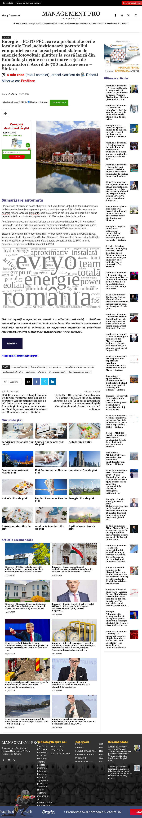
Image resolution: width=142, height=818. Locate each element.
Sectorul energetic (57, 372)
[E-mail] (28, 381)
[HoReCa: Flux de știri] (17, 487)
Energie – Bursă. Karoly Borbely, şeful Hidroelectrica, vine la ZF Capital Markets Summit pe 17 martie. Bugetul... (73, 607)
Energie (6, 37)
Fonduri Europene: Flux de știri (51, 499)
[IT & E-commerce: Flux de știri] (51, 459)
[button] (136, 15)
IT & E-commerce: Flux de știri (51, 471)
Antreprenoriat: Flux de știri (16, 527)
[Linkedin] (52, 381)
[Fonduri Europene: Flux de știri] (51, 487)
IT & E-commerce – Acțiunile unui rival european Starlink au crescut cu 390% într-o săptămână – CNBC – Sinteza (116, 421)
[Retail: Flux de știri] (84, 431)
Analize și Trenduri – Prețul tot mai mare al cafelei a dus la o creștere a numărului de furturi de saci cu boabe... (117, 171)
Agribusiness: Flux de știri (82, 527)
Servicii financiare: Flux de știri (49, 443)
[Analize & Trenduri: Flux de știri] (51, 515)
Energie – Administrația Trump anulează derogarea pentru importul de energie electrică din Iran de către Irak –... (26, 647)
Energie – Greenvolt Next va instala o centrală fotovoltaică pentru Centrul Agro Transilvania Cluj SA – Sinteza (25, 606)
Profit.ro (12, 94)
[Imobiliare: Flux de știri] (84, 459)
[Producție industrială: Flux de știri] (17, 459)
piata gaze (30, 372)
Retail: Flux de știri (80, 442)
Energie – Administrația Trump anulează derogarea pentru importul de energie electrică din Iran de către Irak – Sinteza (117, 618)
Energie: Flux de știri (81, 498)
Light (24, 102)
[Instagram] (122, 15)
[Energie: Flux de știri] (84, 487)
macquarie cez (55, 367)
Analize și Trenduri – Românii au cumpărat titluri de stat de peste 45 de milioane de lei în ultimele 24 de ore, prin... (116, 112)
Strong (44, 102)
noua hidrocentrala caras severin (79, 367)
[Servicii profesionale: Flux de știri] (17, 431)
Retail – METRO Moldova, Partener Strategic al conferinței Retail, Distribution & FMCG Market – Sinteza (116, 440)
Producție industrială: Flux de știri (15, 471)
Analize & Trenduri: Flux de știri (50, 527)
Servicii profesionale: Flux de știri (17, 443)
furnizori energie (38, 367)
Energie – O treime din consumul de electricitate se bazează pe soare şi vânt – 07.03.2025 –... (26, 721)
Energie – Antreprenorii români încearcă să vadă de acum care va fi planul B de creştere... (71, 684)
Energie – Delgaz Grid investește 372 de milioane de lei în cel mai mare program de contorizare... (26, 684)
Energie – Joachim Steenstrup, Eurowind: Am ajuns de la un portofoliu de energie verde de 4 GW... (73, 721)
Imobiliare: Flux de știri (83, 470)
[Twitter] (128, 15)
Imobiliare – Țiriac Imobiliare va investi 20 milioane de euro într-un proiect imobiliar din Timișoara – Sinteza (116, 213)
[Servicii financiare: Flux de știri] (51, 431)
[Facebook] (115, 15)
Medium (34, 102)
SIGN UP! (17, 157)
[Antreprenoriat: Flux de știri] (17, 515)
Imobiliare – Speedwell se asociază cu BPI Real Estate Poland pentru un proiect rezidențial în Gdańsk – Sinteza (116, 383)
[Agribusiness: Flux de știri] (84, 515)
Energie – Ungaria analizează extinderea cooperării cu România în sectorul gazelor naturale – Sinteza (72, 569)
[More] (5, 113)
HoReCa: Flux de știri (14, 498)
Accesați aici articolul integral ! (20, 355)
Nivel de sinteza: (11, 102)
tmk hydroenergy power (79, 372)
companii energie (19, 367)
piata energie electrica (13, 372)
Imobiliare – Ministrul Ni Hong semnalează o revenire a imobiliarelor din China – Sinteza (116, 459)
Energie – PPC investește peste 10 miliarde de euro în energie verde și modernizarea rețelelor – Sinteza (24, 569)
